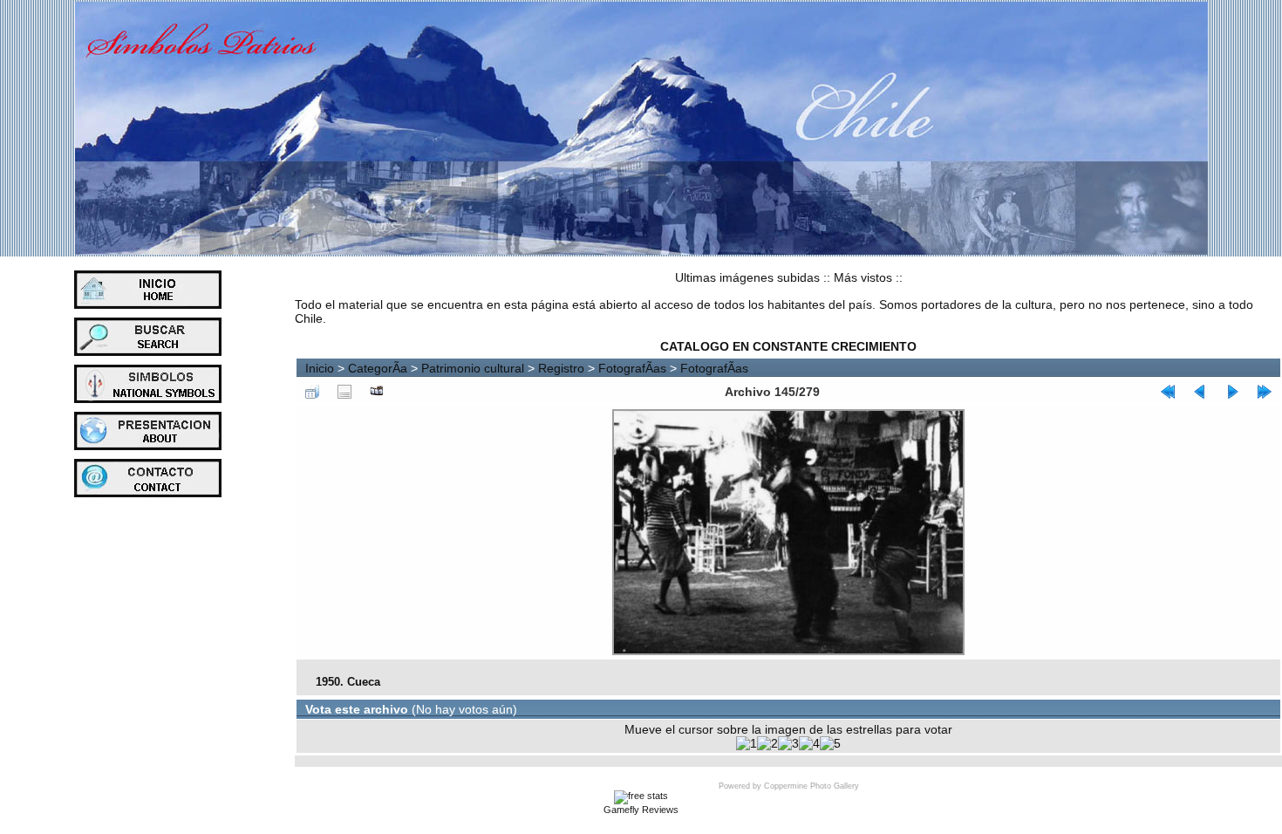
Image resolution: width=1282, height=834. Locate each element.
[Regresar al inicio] (1167, 391)
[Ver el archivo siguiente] (1232, 391)
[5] (830, 743)
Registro (561, 368)
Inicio (319, 368)
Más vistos (863, 277)
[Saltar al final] (1264, 391)
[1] (746, 743)
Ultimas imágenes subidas (747, 277)
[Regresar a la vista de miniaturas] (312, 391)
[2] (767, 743)
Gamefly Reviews (641, 809)
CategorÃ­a (377, 368)
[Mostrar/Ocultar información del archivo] (344, 391)
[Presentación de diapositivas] (376, 391)
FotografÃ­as (632, 368)
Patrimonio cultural (472, 368)
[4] (809, 743)
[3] (788, 743)
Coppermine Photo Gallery (811, 786)
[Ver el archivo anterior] (1200, 391)
